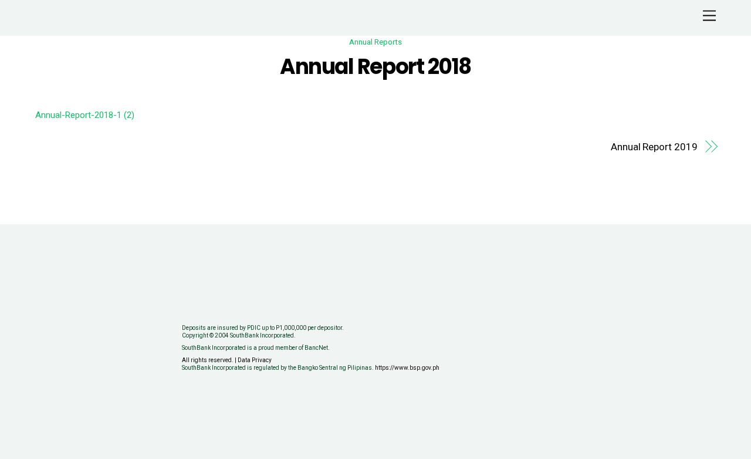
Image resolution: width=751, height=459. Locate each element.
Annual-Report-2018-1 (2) (84, 115)
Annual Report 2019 (654, 147)
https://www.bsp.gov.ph (407, 368)
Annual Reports (375, 41)
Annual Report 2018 (375, 67)
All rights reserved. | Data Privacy (227, 360)
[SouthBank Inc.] (58, 20)
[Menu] (709, 16)
